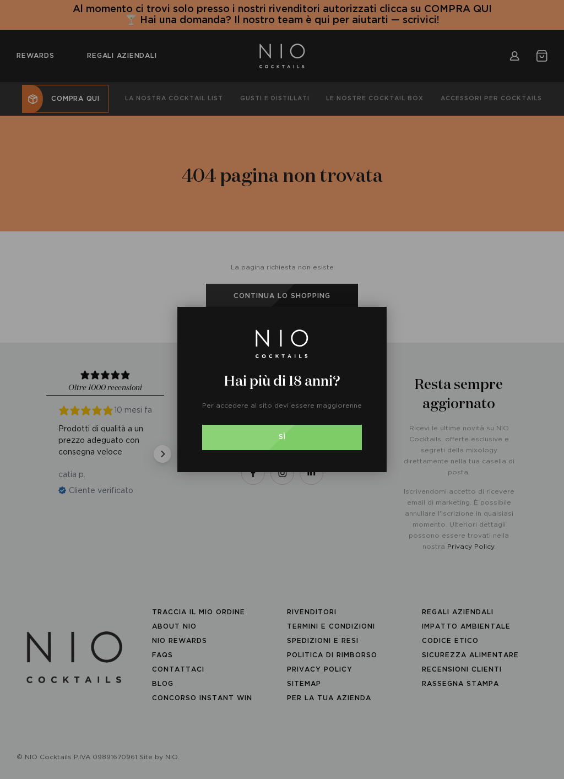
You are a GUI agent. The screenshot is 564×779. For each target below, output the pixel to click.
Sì (282, 437)
